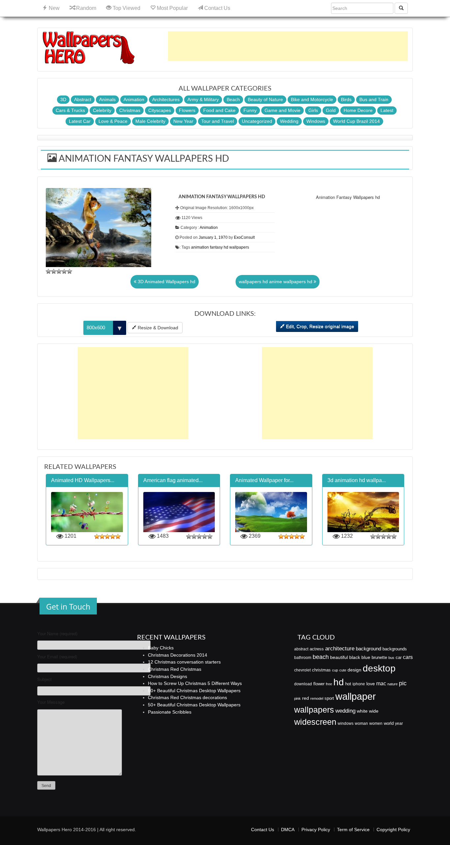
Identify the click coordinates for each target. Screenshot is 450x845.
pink (297, 698)
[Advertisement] (288, 46)
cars (408, 657)
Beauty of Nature (265, 99)
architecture (339, 648)
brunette (379, 657)
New (53, 8)
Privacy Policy (315, 829)
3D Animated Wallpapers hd (165, 281)
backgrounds (394, 649)
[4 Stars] (64, 271)
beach (321, 657)
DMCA (288, 829)
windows (345, 723)
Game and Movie (282, 110)
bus (391, 658)
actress (317, 648)
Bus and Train (373, 99)
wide (374, 711)
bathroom (302, 657)
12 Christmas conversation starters (184, 662)
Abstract (82, 99)
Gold (331, 110)
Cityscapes (159, 110)
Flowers (187, 110)
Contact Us (216, 8)
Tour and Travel (217, 121)
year (399, 723)
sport (329, 698)
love (370, 683)
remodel (316, 698)
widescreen (315, 721)
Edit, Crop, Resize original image (319, 326)
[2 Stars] (53, 271)
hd (226, 247)
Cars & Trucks (70, 110)
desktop (379, 668)
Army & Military (203, 99)
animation (200, 247)
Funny (250, 110)
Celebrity (102, 110)
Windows (315, 121)
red (305, 698)
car (399, 657)
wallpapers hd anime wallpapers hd (276, 281)
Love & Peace (112, 121)
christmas (321, 670)
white (362, 711)
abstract (301, 649)
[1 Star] (48, 271)
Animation (134, 99)
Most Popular (171, 8)
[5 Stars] (69, 271)
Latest (386, 110)
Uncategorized (257, 121)
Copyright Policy (393, 829)
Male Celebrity (150, 121)
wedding (345, 711)
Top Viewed (125, 8)
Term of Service (353, 829)
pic (403, 683)
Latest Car (80, 121)
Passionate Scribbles (169, 712)
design (354, 669)
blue (365, 657)
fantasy (216, 247)
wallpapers (239, 247)
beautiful (339, 657)
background (368, 648)
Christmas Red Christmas (174, 669)
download (303, 684)
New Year (183, 121)
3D (63, 99)
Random (85, 8)
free (329, 684)
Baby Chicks (161, 647)
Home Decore (358, 110)
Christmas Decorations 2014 (177, 655)
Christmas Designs (167, 676)
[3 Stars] (59, 271)
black (354, 657)
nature (392, 684)
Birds (346, 99)
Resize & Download (157, 327)
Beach (233, 99)
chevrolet (302, 670)
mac (381, 683)
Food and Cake (219, 110)
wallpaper (355, 696)
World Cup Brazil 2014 (356, 121)
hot (348, 683)
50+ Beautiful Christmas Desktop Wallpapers (194, 690)
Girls (313, 110)
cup (335, 670)
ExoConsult (244, 237)
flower (318, 683)
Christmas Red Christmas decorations (187, 697)
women (375, 723)
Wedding (289, 121)
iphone (358, 684)
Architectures (166, 99)
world (389, 723)
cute (342, 670)
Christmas (129, 110)
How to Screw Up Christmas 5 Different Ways (195, 683)
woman (361, 723)
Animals (107, 99)
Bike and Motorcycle (312, 99)
